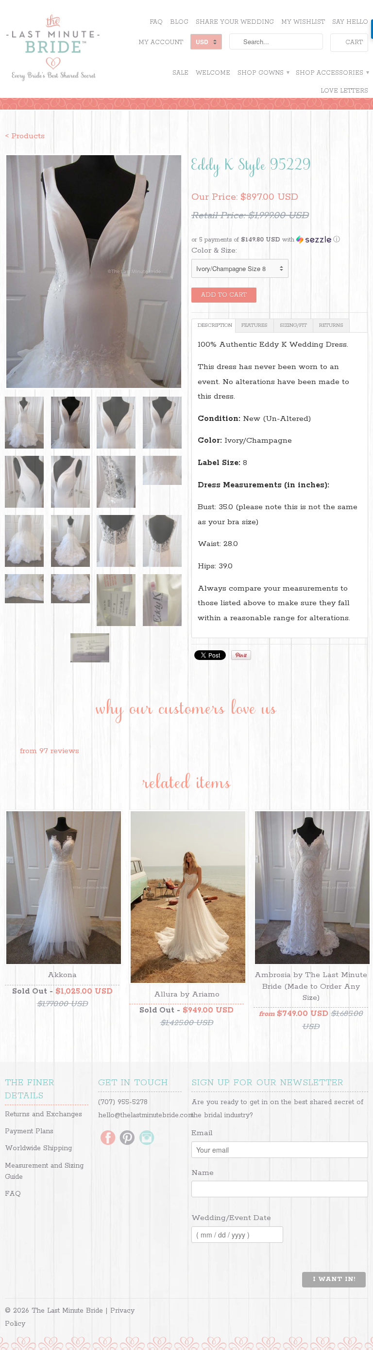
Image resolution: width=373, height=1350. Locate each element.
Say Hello (350, 22)
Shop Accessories (332, 73)
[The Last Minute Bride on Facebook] (108, 1138)
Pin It (241, 655)
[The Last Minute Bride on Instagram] (146, 1138)
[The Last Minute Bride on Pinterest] (127, 1138)
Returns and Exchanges (43, 1114)
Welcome (213, 73)
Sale (180, 73)
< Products (25, 136)
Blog (179, 22)
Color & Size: (214, 250)
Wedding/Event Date (231, 1218)
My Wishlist (303, 22)
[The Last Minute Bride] (62, 49)
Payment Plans (29, 1131)
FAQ (156, 22)
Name (202, 1173)
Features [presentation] (254, 325)
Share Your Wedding (235, 22)
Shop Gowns (262, 73)
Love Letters (344, 91)
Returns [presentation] (331, 325)
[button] (279, 239)
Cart (354, 42)
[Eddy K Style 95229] (93, 271)
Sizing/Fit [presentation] (293, 325)
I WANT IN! (334, 1279)
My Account (160, 42)
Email (202, 1133)
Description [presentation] (215, 325)
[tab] (213, 326)
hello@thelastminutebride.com (146, 1115)
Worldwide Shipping (38, 1148)
